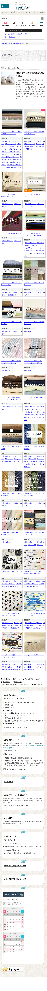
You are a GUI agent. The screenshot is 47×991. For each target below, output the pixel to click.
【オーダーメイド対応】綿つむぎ (11, 233)
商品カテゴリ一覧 (7, 43)
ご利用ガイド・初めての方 (11, 679)
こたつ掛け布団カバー (14, 165)
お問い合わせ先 (10, 836)
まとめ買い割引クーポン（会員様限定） (16, 684)
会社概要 (8, 818)
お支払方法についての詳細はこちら (15, 727)
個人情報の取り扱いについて (15, 879)
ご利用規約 (9, 782)
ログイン (12, 37)
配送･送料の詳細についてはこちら (14, 769)
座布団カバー (16, 167)
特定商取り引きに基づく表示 (15, 866)
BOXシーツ (40, 141)
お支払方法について (12, 695)
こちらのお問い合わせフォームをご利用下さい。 (19, 853)
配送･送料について (12, 740)
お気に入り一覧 (21, 34)
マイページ (18, 682)
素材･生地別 (18, 43)
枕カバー (11, 159)
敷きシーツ (32, 412)
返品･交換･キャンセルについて (16, 795)
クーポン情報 (9, 34)
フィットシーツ (10, 144)
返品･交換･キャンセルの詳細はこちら (16, 805)
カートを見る (37, 684)
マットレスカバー (35, 250)
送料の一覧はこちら (10, 750)
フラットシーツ (10, 146)
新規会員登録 (28, 679)
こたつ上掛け (6, 167)
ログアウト (6, 682)
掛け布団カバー (7, 141)
